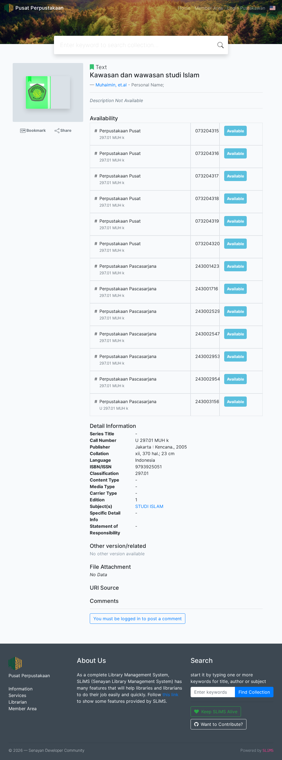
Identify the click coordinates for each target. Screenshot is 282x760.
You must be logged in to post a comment (137, 618)
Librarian (18, 702)
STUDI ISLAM (149, 506)
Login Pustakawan (246, 8)
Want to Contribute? (222, 724)
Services (17, 695)
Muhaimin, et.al (111, 85)
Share (65, 130)
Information (20, 688)
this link (170, 694)
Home (184, 8)
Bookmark (36, 130)
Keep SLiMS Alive (219, 711)
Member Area (209, 8)
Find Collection (254, 692)
